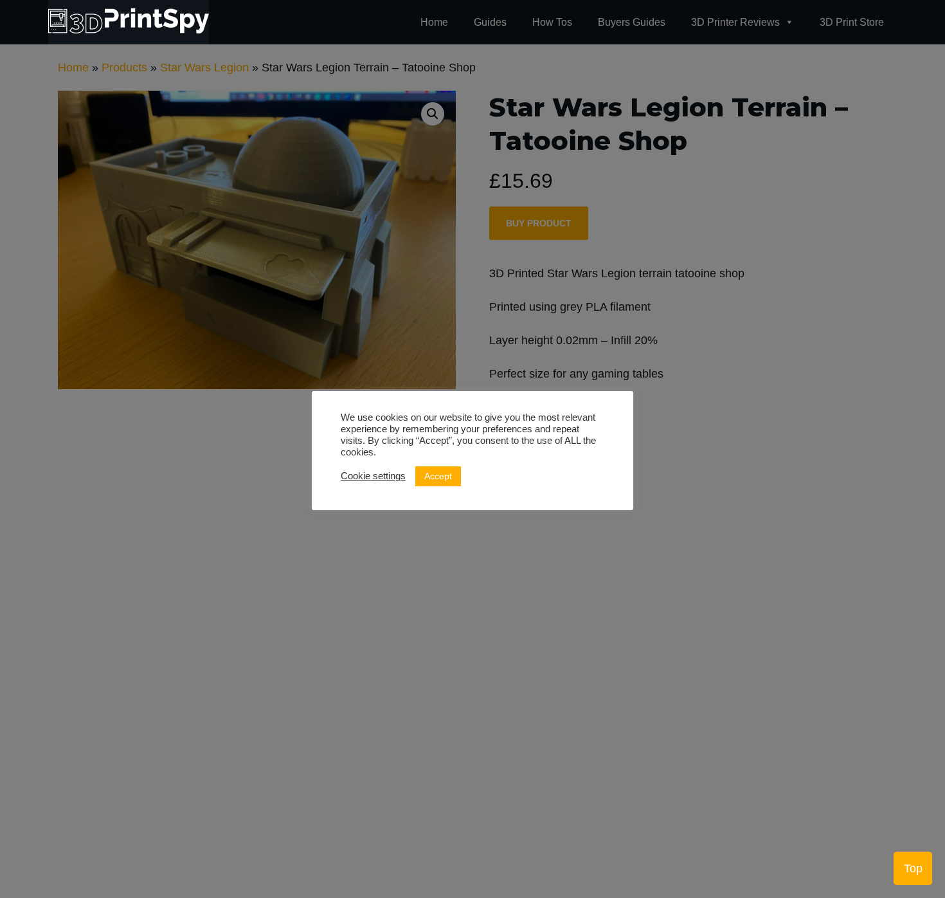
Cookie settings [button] (373, 476)
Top (913, 868)
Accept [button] (438, 476)
